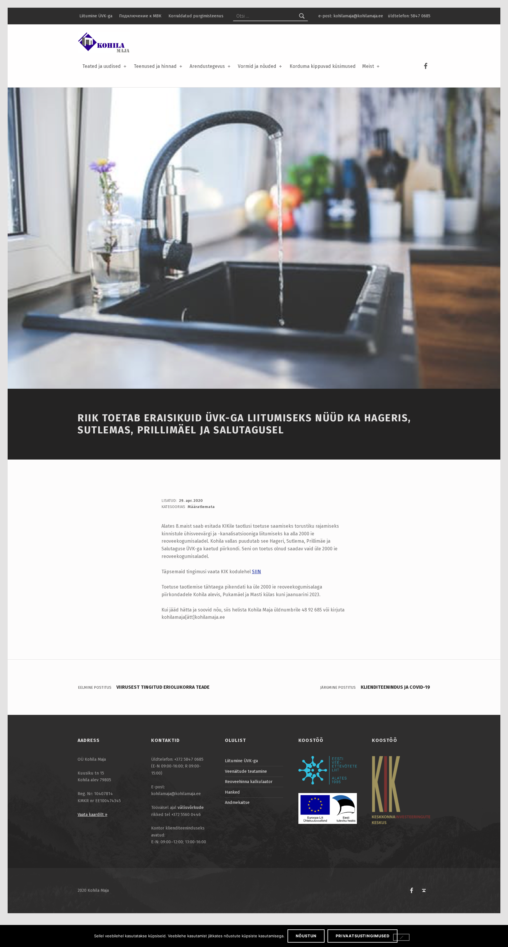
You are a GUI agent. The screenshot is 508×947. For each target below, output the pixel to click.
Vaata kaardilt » (92, 814)
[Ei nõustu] (401, 937)
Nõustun (306, 935)
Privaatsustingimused (362, 935)
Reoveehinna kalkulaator (249, 781)
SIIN (256, 571)
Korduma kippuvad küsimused (323, 66)
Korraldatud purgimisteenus (195, 16)
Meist (368, 66)
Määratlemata (201, 506)
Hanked (232, 792)
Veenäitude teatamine (246, 771)
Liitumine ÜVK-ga (95, 16)
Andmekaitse (237, 802)
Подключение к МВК (140, 16)
